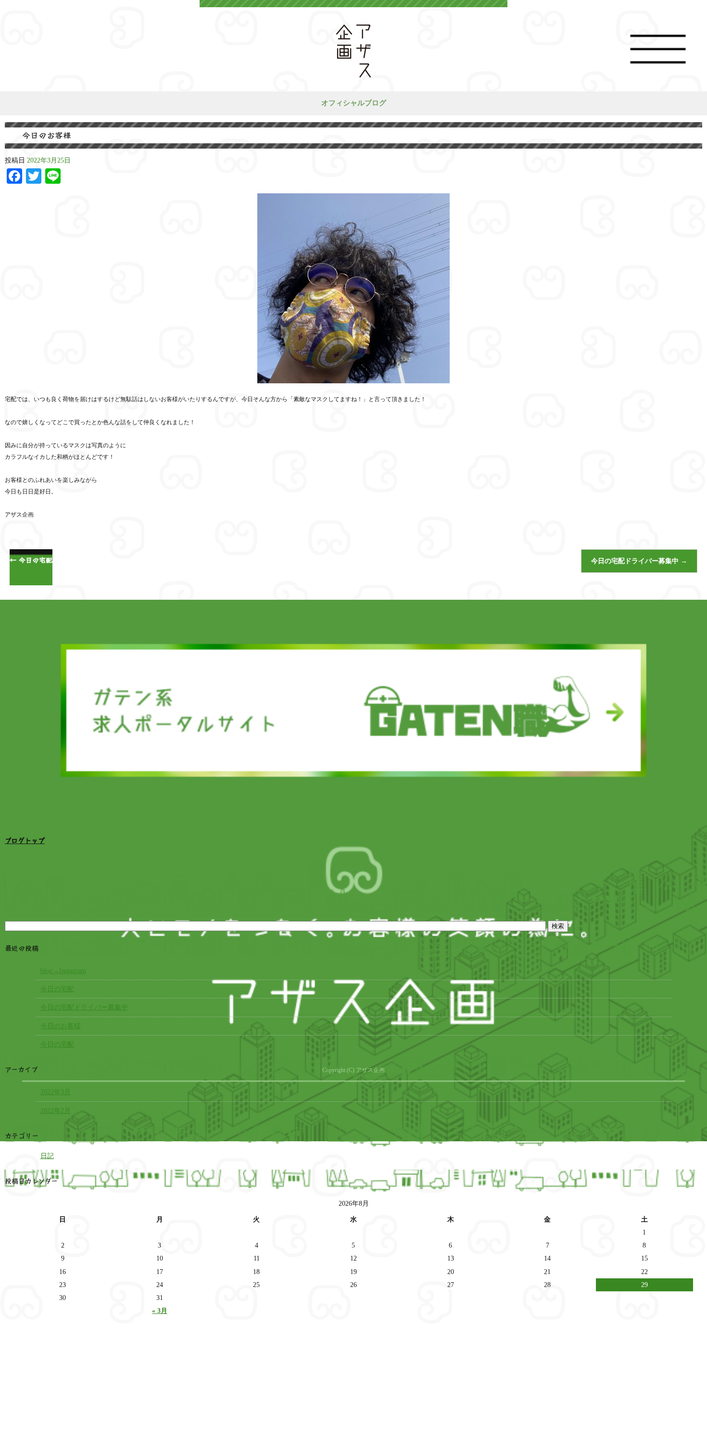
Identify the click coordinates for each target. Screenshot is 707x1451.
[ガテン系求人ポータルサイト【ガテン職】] (353, 805)
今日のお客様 (60, 1026)
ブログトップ (25, 840)
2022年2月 (55, 1110)
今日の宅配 (31, 560)
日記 (47, 1156)
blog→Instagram (63, 970)
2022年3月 (55, 1092)
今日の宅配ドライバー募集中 (639, 561)
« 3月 (159, 1310)
